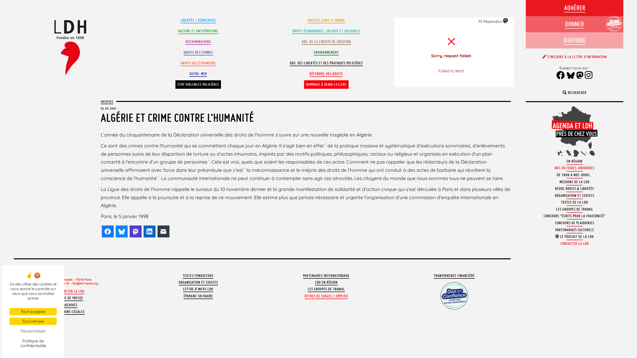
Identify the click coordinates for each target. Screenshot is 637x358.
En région (575, 161)
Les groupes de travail (326, 289)
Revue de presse (70, 298)
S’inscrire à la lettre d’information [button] (576, 57)
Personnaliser (33, 330)
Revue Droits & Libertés (574, 188)
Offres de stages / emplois (326, 296)
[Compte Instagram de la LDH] (589, 76)
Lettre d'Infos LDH (198, 289)
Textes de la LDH (574, 202)
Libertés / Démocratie (198, 20)
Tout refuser (33, 321)
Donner (574, 24)
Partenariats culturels (574, 230)
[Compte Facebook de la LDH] (560, 76)
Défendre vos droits (326, 74)
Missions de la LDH (574, 182)
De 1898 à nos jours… (574, 175)
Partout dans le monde (326, 20)
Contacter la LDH (70, 291)
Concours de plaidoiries (574, 223)
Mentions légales (70, 312)
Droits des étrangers (198, 63)
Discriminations (198, 42)
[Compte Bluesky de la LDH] (571, 75)
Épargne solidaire (198, 296)
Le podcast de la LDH (576, 236)
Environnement (326, 52)
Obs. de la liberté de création (326, 42)
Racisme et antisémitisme (198, 31)
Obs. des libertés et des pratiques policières (326, 63)
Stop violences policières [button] (198, 84)
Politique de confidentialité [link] (33, 343)
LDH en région (326, 282)
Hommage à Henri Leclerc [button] (326, 84)
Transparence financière (454, 275)
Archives (107, 101)
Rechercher (576, 92)
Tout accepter (33, 311)
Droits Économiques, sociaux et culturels (326, 31)
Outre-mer (198, 74)
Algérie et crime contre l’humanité (177, 118)
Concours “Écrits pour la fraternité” (575, 216)
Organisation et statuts (198, 282)
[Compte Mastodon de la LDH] (505, 21)
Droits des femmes (198, 52)
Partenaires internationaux (326, 275)
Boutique (575, 40)
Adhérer (574, 8)
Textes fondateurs (198, 275)
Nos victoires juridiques (574, 168)
